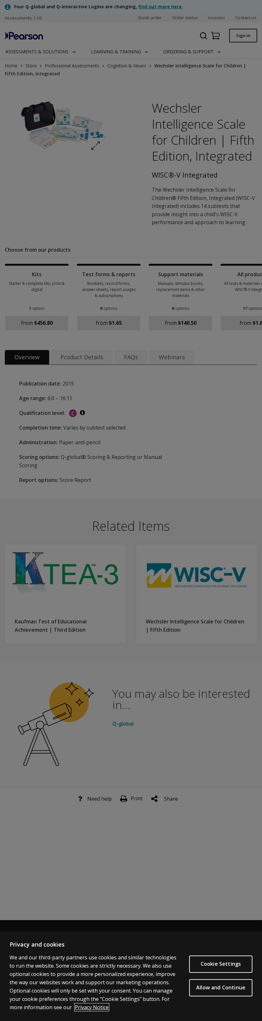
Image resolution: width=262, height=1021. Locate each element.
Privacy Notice (92, 1007)
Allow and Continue (220, 987)
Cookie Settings (221, 963)
